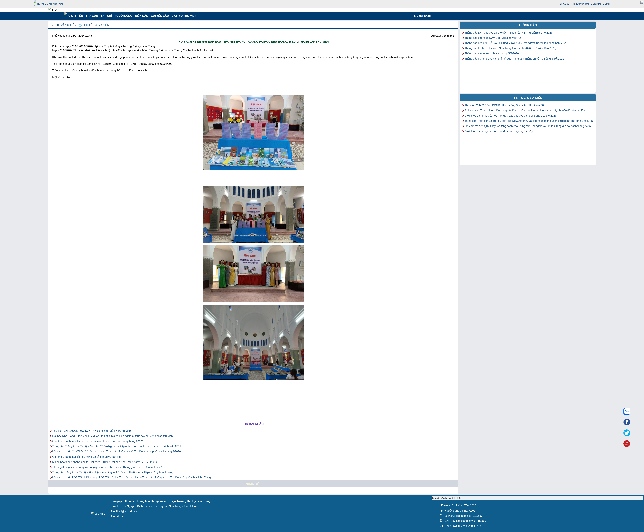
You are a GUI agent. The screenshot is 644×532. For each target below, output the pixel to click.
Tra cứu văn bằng (580, 4)
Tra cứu (92, 15)
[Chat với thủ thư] (626, 411)
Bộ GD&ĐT (565, 4)
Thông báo (528, 25)
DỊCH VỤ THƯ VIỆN (183, 15)
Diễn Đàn (141, 15)
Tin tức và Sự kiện (62, 25)
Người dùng (123, 15)
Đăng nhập (423, 15)
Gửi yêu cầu (160, 15)
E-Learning (596, 4)
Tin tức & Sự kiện (96, 25)
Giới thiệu (75, 15)
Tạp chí (106, 15)
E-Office (606, 4)
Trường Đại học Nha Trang (50, 4)
